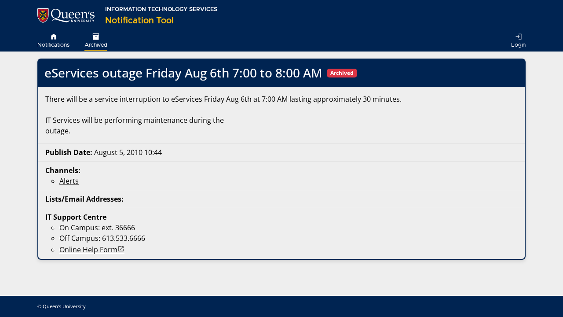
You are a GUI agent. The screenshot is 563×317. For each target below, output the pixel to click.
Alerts (69, 181)
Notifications (53, 45)
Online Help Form (88, 249)
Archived (95, 45)
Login (518, 45)
